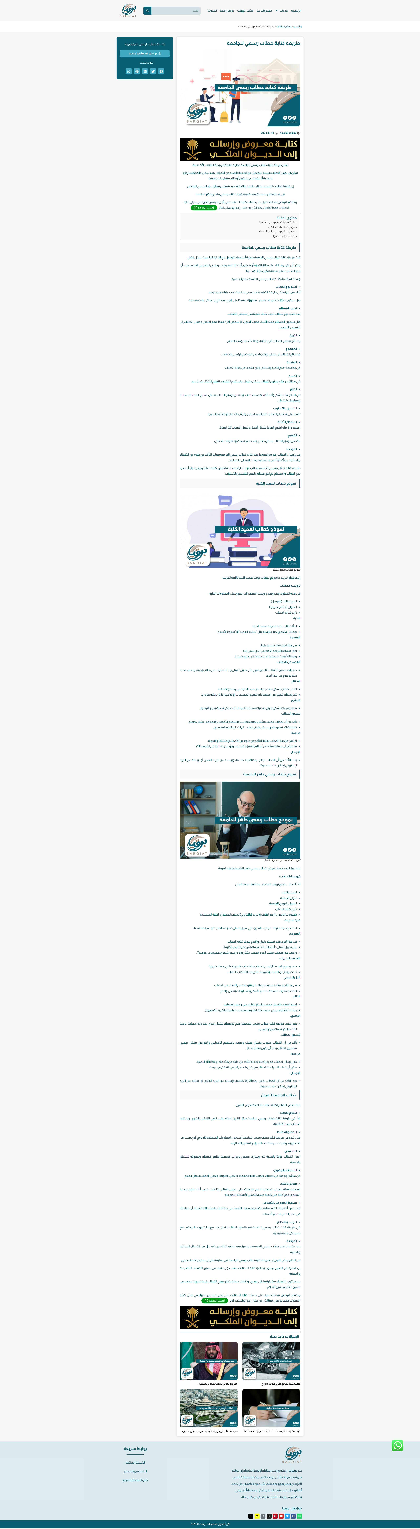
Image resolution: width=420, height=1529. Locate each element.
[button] (161, 71)
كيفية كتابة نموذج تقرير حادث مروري (281, 1383)
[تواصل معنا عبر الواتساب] (397, 1450)
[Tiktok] (263, 1516)
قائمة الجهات (245, 10)
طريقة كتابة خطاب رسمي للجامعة (277, 222)
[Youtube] (281, 1516)
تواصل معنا (227, 10)
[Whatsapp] (299, 1516)
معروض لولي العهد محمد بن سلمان (218, 1383)
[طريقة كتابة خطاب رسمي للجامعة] (240, 160)
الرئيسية (296, 10)
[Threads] (250, 1516)
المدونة (212, 10)
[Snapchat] (256, 1516)
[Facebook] (293, 1516)
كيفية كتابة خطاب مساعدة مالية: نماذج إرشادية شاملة (271, 1431)
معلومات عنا (264, 10)
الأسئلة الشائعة (135, 1462)
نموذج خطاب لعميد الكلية (281, 226)
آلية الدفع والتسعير (135, 1471)
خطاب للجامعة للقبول (283, 235)
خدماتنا (284, 10)
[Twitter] (287, 1516)
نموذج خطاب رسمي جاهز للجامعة (277, 231)
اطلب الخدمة (206, 207)
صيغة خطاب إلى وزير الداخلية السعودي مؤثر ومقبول (210, 1431)
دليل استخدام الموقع (135, 1480)
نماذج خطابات (283, 26)
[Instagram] (269, 1516)
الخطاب (279, 612)
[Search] (147, 11)
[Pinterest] (275, 1516)
